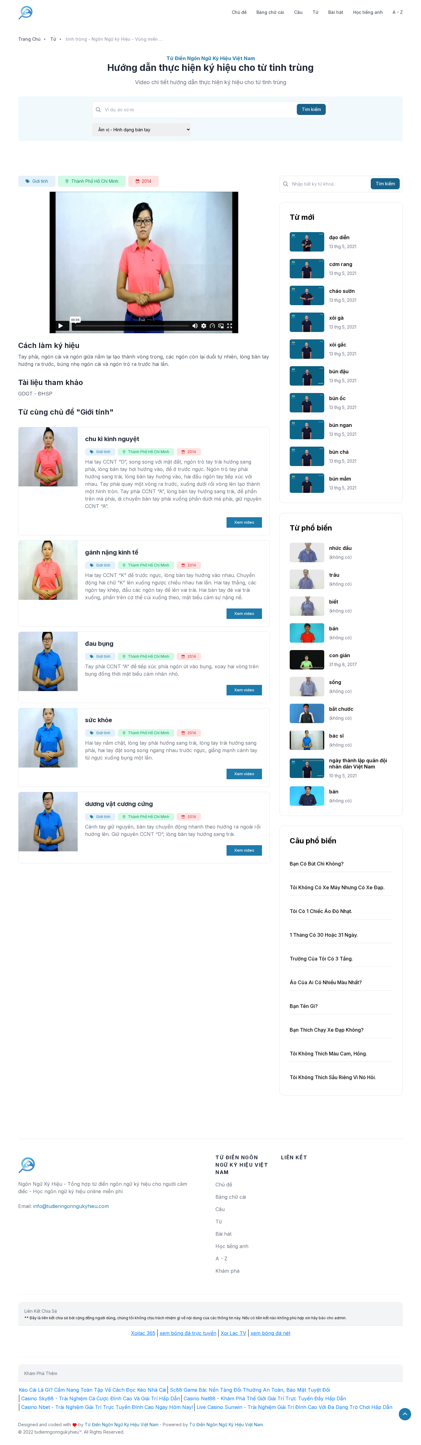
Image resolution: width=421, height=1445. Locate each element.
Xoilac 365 (143, 1333)
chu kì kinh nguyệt (112, 439)
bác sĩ (336, 736)
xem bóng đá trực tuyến (188, 1333)
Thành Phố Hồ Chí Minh (94, 181)
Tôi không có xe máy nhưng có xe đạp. (337, 887)
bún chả (339, 452)
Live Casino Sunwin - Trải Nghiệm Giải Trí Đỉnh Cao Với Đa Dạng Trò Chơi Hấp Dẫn (294, 1407)
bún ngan (340, 425)
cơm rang (340, 264)
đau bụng (99, 643)
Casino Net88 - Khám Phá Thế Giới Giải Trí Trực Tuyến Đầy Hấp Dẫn (265, 1398)
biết (333, 602)
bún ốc (337, 398)
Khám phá (227, 1271)
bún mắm (340, 479)
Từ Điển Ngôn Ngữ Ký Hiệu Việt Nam (121, 1424)
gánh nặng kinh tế (111, 552)
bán (333, 628)
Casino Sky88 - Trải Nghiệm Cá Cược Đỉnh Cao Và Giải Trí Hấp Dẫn (100, 1398)
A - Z (398, 12)
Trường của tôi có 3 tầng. (321, 959)
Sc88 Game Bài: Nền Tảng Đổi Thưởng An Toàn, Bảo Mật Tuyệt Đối (250, 1390)
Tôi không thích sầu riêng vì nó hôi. (333, 1077)
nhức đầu (340, 548)
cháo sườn (342, 291)
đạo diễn (339, 237)
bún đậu (339, 371)
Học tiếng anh (368, 12)
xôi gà (336, 318)
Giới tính (40, 181)
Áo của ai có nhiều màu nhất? (326, 982)
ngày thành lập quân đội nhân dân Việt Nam (358, 763)
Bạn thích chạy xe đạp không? (327, 1030)
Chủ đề (239, 12)
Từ (315, 12)
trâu (334, 575)
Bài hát (335, 12)
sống (335, 682)
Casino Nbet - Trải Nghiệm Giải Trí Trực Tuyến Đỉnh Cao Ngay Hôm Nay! (107, 1407)
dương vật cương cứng (119, 804)
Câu (298, 12)
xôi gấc (337, 345)
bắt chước (341, 709)
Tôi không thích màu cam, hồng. (328, 1053)
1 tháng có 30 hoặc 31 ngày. (324, 935)
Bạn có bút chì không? (317, 864)
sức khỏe (98, 720)
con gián (339, 655)
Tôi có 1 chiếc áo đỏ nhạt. (321, 911)
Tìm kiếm (311, 109)
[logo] (26, 1162)
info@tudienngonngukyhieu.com (71, 1206)
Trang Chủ (29, 39)
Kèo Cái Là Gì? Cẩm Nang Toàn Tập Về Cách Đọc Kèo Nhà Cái (92, 1390)
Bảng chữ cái (270, 12)
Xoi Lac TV (233, 1333)
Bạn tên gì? (304, 1006)
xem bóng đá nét (270, 1333)
